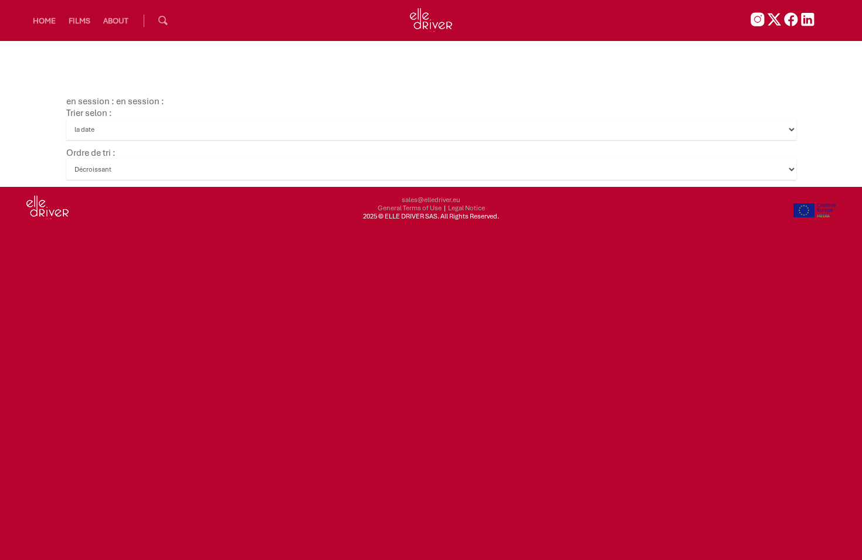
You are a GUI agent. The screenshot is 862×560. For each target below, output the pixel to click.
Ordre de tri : (91, 153)
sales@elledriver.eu (431, 200)
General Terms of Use (410, 208)
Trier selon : (89, 113)
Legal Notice (466, 208)
